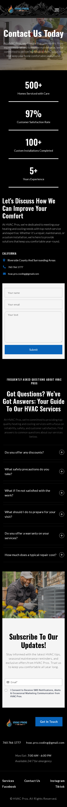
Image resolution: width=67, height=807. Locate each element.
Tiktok (60, 786)
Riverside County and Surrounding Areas (31, 260)
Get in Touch (49, 721)
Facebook (9, 786)
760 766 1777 (15, 267)
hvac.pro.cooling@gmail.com (23, 273)
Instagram (57, 781)
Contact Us (32, 781)
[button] (57, 9)
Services (8, 781)
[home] (18, 9)
